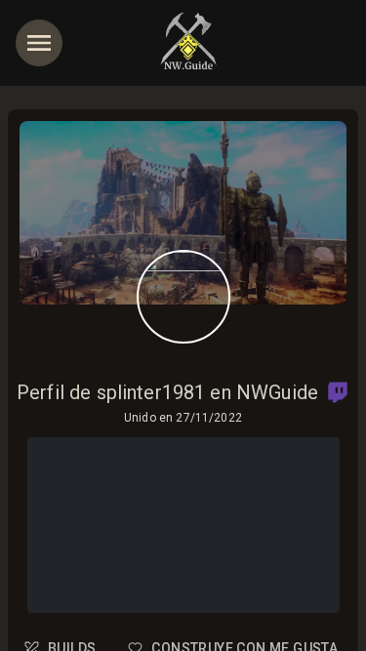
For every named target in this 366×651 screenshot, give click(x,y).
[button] (337, 392)
